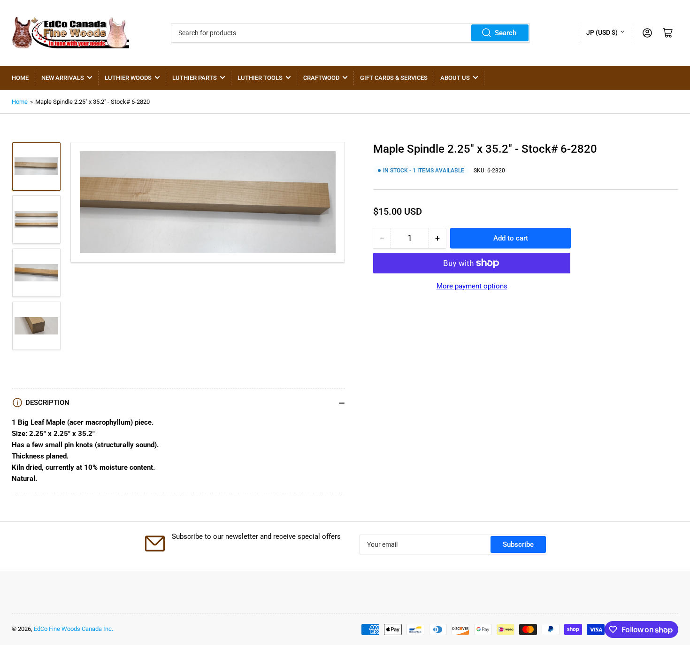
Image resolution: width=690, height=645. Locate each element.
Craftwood (321, 77)
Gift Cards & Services (394, 77)
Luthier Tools (260, 77)
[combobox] (350, 33)
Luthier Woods (128, 77)
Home (20, 77)
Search (505, 33)
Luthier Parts (194, 77)
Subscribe (518, 544)
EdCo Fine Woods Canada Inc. (73, 628)
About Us (455, 77)
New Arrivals (62, 77)
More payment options (472, 286)
